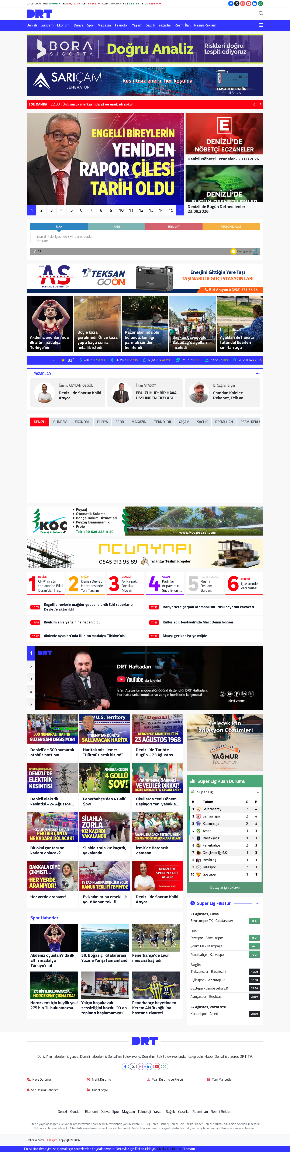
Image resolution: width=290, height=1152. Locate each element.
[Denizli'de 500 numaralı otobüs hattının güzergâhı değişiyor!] (52, 729)
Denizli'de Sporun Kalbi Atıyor (80, 395)
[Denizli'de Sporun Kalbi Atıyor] (157, 876)
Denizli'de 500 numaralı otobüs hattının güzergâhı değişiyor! (52, 752)
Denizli (32, 25)
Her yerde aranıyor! (48, 896)
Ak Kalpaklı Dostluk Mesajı (130, 586)
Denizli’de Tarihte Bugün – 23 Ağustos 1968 (154, 752)
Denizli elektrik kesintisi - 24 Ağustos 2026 (50, 801)
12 (141, 210)
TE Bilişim (51, 1139)
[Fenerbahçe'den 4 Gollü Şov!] (104, 778)
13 (151, 210)
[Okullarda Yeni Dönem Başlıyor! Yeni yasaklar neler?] (157, 778)
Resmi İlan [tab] (224, 421)
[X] (133, 1066)
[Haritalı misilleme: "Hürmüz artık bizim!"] (104, 729)
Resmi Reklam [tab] (252, 421)
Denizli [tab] (40, 421)
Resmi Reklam (205, 25)
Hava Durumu (41, 1079)
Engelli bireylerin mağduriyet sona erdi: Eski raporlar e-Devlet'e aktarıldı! (89, 606)
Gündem (47, 25)
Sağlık (150, 25)
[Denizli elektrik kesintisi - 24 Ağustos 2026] (52, 778)
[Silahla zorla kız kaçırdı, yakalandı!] (104, 827)
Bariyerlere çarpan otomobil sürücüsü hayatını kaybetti (208, 607)
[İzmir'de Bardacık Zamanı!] (157, 827)
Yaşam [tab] (184, 421)
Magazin (104, 25)
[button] (254, 104)
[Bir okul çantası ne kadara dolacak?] (52, 827)
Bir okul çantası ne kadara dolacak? (47, 850)
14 (161, 210)
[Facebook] (125, 1066)
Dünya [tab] (102, 421)
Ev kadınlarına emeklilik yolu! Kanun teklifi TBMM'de (105, 899)
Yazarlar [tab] (42, 373)
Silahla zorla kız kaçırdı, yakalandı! (104, 850)
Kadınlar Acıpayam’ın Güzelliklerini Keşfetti (171, 586)
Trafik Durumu (101, 1079)
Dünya (78, 25)
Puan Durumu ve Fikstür (168, 1079)
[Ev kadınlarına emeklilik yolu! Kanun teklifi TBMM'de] (104, 876)
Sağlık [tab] (202, 421)
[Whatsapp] (164, 1066)
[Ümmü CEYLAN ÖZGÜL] (44, 392)
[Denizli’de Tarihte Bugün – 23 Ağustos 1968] (157, 729)
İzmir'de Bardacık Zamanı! (152, 850)
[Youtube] (156, 1066)
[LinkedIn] (148, 1066)
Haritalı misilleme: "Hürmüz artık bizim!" (103, 752)
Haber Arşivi (100, 1090)
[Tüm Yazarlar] (258, 373)
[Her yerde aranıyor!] (52, 876)
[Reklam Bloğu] (145, 48)
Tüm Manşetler (222, 1079)
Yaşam (137, 25)
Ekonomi (63, 25)
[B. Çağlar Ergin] (199, 392)
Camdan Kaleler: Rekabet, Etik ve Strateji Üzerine (228, 395)
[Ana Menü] (261, 25)
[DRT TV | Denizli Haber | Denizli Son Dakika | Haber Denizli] (39, 13)
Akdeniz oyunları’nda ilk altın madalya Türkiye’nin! (84, 635)
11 (131, 210)
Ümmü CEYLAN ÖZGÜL (76, 386)
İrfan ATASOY (146, 386)
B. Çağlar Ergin (224, 386)
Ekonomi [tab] (82, 421)
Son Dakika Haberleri (45, 1090)
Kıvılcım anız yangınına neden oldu (72, 622)
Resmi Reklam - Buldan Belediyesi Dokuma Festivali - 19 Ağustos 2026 (211, 586)
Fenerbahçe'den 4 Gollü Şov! (105, 801)
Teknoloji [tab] (162, 421)
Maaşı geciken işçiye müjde (185, 635)
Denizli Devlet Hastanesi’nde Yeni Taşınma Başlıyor (92, 586)
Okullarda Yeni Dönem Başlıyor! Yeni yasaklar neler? (156, 801)
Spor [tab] (119, 421)
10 (121, 210)
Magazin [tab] (139, 421)
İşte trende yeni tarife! (249, 586)
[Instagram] (141, 1066)
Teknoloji (121, 25)
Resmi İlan (183, 25)
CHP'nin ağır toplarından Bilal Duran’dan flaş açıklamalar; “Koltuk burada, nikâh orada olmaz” (50, 586)
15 (171, 210)
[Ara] (261, 14)
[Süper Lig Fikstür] (258, 903)
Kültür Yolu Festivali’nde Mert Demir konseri (198, 622)
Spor (90, 25)
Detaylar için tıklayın (225, 887)
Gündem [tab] (60, 421)
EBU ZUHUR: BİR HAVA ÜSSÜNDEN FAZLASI (156, 395)
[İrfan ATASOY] (121, 392)
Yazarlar (165, 25)
